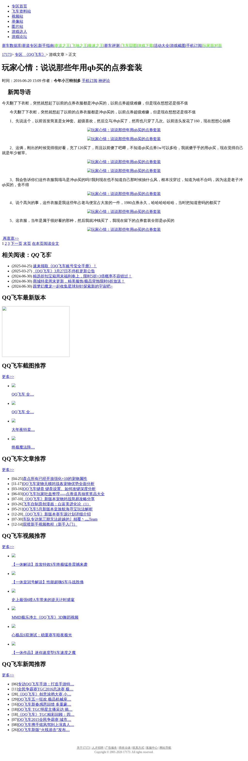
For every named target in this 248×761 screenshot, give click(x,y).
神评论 (104, 81)
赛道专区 (30, 45)
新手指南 (46, 45)
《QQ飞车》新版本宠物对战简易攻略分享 (59, 499)
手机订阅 (194, 45)
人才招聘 (97, 747)
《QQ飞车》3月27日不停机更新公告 (64, 271)
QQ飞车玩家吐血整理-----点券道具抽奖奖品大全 (64, 494)
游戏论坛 (19, 37)
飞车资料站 (21, 11)
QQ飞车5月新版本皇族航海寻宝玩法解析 (58, 509)
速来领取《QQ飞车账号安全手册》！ (65, 266)
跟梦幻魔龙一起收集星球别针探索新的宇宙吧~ (73, 286)
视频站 (17, 16)
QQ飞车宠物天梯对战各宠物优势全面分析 (58, 484)
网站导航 (165, 747)
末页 (27, 243)
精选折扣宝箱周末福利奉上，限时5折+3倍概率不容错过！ (82, 276)
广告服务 (111, 747)
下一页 (16, 243)
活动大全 (161, 45)
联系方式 (138, 747)
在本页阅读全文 (45, 243)
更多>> (8, 377)
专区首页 (19, 6)
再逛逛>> (11, 238)
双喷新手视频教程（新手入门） (50, 524)
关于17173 (83, 747)
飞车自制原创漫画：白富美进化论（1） (57, 504)
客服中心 (152, 747)
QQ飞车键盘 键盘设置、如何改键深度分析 (59, 489)
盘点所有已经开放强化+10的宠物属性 (55, 479)
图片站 (17, 26)
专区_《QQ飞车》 (30, 54)
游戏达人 (19, 31)
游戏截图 (178, 45)
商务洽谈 (125, 747)
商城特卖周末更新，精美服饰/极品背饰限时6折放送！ (79, 281)
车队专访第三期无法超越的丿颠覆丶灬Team (60, 519)
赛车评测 (112, 45)
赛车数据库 (11, 45)
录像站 (17, 21)
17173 (7, 54)
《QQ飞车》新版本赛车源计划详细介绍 (57, 514)
